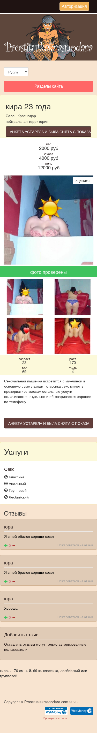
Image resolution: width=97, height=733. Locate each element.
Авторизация (74, 7)
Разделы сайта (48, 87)
